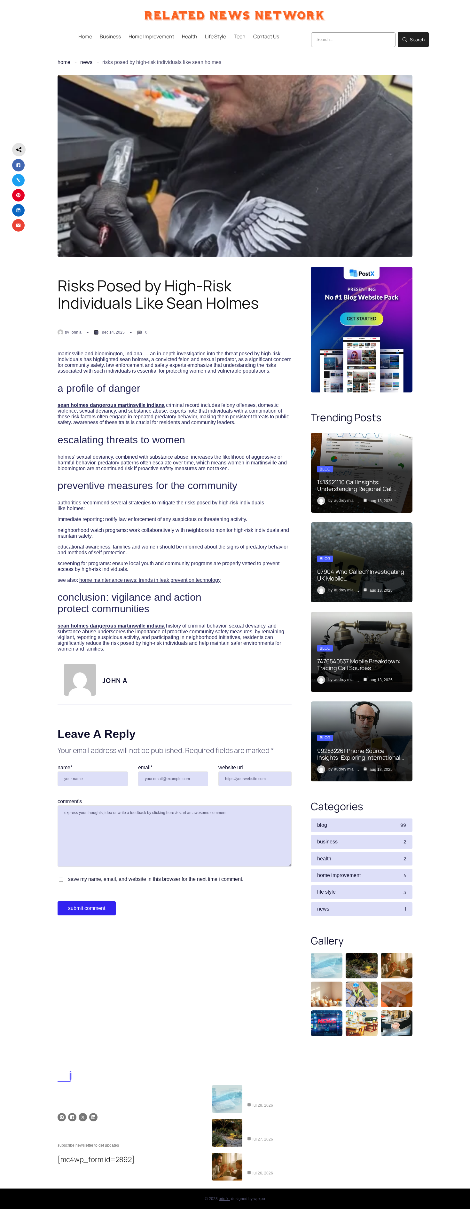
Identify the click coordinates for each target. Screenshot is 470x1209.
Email (145, 767)
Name (65, 767)
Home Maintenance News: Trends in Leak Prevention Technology (150, 580)
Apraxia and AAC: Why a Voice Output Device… (280, 1162)
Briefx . (224, 1199)
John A (76, 332)
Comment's (70, 801)
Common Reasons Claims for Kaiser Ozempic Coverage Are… (285, 1094)
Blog (325, 469)
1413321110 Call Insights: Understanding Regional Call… (356, 485)
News (86, 62)
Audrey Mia (344, 500)
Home (64, 62)
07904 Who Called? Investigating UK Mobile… (360, 575)
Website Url (230, 767)
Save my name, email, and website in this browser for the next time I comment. (155, 879)
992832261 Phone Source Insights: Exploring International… (360, 754)
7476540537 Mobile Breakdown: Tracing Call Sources (358, 664)
